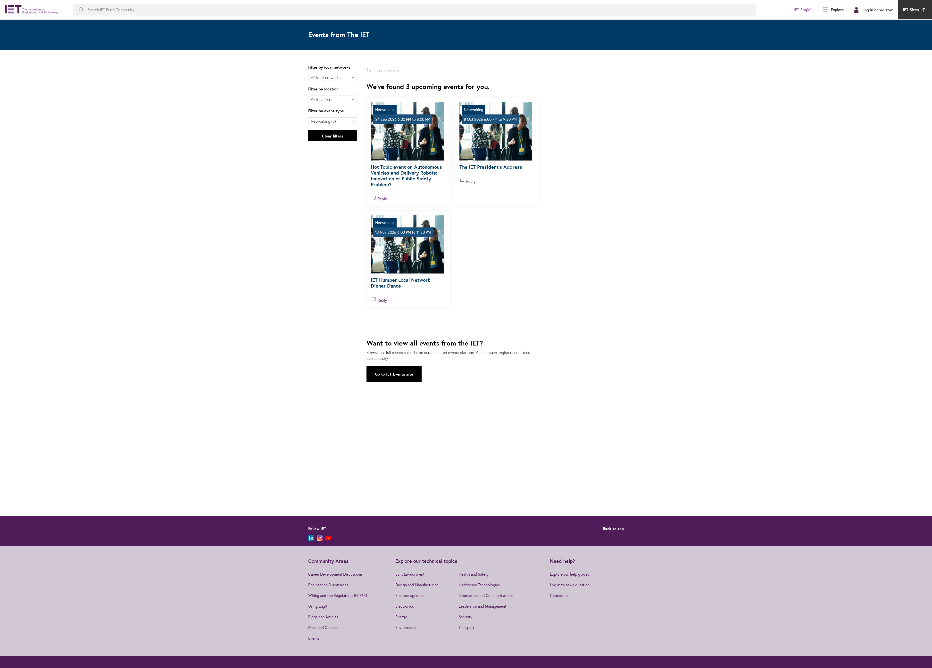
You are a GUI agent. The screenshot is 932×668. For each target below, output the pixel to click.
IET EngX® (802, 9)
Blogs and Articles (323, 616)
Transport (466, 627)
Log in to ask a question (570, 584)
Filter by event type (326, 110)
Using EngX (317, 606)
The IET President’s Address (490, 167)
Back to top (613, 528)
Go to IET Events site (394, 374)
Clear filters (332, 135)
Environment (405, 627)
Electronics (404, 606)
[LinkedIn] (311, 538)
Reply (382, 198)
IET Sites (911, 9)
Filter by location (323, 88)
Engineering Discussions (328, 584)
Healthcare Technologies (479, 584)
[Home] (31, 9)
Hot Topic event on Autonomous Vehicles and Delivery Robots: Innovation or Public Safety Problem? (406, 176)
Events (313, 638)
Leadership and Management (482, 606)
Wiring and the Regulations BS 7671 (337, 595)
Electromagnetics (409, 595)
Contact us (559, 595)
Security (465, 616)
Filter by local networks (329, 67)
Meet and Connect (323, 627)
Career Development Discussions (335, 574)
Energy (401, 616)
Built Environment (409, 574)
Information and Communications (486, 595)
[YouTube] (328, 538)
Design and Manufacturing (417, 584)
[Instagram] (320, 538)
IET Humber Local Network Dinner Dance (400, 283)
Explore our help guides (569, 574)
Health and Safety (474, 574)
